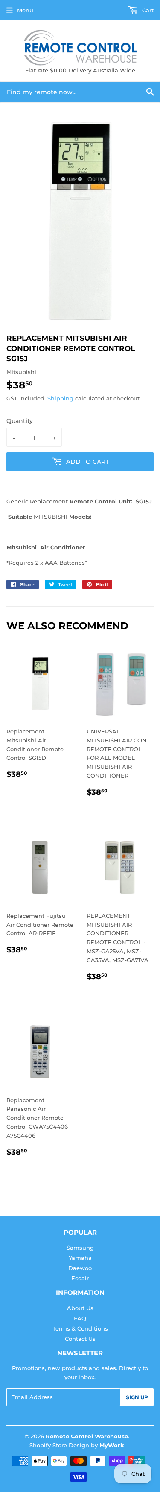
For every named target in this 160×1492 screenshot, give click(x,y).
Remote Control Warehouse (87, 1436)
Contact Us (80, 1338)
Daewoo (80, 1268)
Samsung (80, 1247)
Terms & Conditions (80, 1328)
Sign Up (137, 1397)
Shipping (60, 398)
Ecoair (80, 1278)
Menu (25, 10)
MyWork (111, 1445)
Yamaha (80, 1257)
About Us (80, 1308)
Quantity (19, 421)
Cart (147, 10)
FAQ (80, 1318)
